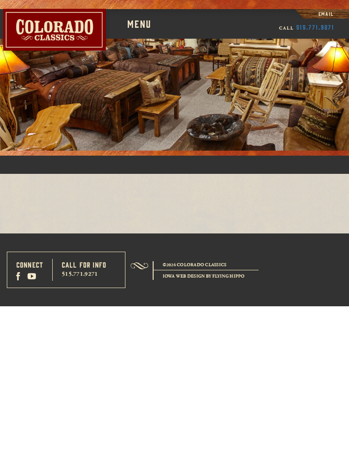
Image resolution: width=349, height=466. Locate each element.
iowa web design (184, 276)
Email (326, 13)
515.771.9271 (80, 274)
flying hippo (228, 276)
